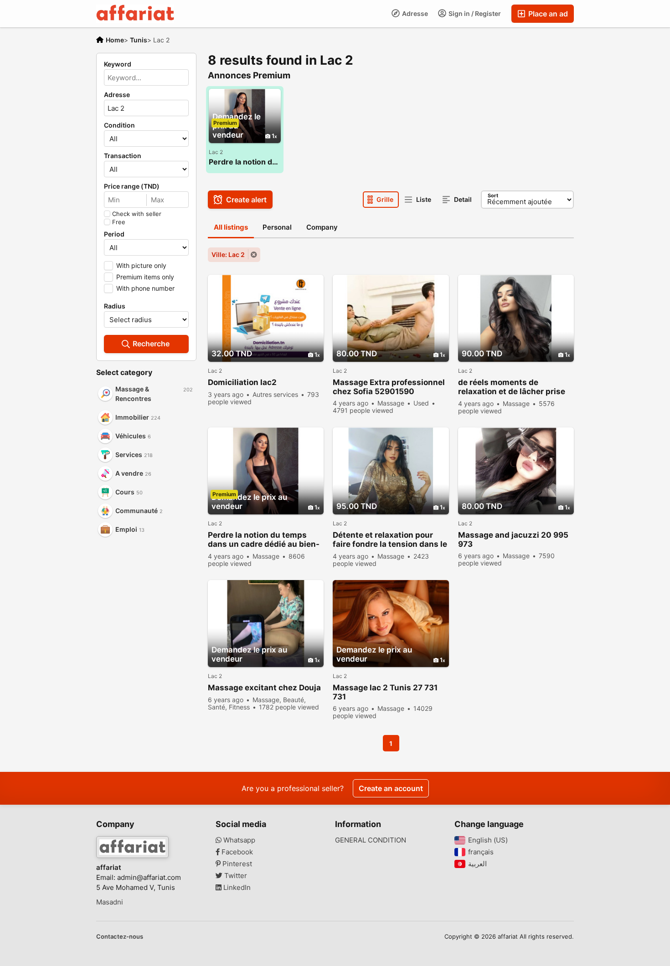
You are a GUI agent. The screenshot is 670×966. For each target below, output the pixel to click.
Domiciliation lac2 (242, 382)
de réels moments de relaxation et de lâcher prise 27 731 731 (511, 387)
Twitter (234, 876)
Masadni (109, 902)
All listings (231, 227)
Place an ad (547, 13)
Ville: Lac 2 (228, 254)
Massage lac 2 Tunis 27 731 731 (385, 692)
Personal (277, 227)
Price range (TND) (132, 186)
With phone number (145, 288)
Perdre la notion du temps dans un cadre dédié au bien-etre (245, 161)
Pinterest (236, 864)
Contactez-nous (119, 936)
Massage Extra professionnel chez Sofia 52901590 (389, 387)
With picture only (141, 265)
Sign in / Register (474, 13)
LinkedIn (236, 888)
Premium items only (145, 277)
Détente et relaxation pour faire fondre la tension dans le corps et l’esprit (390, 539)
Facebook (236, 852)
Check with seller (136, 214)
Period (114, 234)
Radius (114, 306)
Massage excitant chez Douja (264, 687)
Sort (493, 195)
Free (118, 222)
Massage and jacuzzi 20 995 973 (513, 539)
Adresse (414, 13)
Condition (119, 125)
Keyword (117, 64)
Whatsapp (238, 840)
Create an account (391, 788)
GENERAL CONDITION (370, 840)
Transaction (122, 155)
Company (322, 227)
